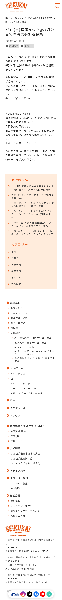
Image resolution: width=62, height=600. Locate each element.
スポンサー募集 (19, 483)
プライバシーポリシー (23, 505)
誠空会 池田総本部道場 (20, 540)
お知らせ (13, 45)
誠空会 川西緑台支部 (19, 557)
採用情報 (15, 500)
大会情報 (16, 264)
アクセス (15, 415)
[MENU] (57, 5)
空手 (13, 378)
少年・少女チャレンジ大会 (25, 463)
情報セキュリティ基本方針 (25, 510)
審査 (13, 251)
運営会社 (15, 495)
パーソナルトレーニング (24, 388)
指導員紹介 (17, 308)
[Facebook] (36, 594)
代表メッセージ (19, 313)
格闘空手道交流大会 (22, 458)
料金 (13, 400)
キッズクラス (18, 373)
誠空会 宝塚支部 (16, 575)
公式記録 (15, 448)
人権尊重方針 (18, 515)
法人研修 (15, 488)
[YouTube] (42, 594)
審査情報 (16, 271)
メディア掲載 (18, 470)
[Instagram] (23, 594)
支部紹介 (15, 332)
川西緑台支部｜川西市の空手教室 (32, 337)
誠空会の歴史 (18, 322)
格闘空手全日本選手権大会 (25, 453)
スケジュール (18, 408)
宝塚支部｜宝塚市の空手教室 (30, 342)
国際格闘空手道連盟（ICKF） (27, 426)
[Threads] (29, 594)
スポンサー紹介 (19, 478)
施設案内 (15, 327)
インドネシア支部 (24, 347)
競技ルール (17, 441)
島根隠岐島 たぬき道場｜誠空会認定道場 (34, 360)
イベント (29, 45)
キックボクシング (20, 383)
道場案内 (15, 302)
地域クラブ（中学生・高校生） (28, 393)
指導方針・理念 (19, 317)
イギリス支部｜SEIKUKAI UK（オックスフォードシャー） (34, 353)
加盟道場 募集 (18, 431)
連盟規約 (15, 436)
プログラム (16, 368)
